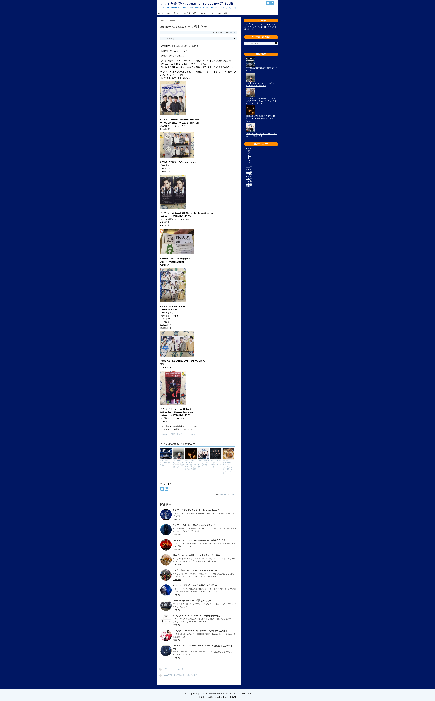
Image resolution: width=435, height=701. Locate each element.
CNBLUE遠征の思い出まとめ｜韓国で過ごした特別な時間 (203, 464)
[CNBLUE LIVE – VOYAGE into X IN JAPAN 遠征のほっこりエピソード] (166, 650)
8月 (249, 151)
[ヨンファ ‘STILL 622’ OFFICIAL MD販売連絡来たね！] (166, 620)
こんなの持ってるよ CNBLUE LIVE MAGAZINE (195, 570)
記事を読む (177, 519)
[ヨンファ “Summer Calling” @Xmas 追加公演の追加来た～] (166, 635)
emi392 (233, 495)
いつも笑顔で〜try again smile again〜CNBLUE (196, 3)
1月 (249, 163)
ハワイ (212, 13)
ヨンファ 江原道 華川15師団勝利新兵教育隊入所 (195, 585)
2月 (249, 160)
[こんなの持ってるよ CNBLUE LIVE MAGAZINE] (166, 575)
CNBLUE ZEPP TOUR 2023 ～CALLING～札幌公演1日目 (199, 540)
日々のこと (178, 13)
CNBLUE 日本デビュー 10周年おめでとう (192, 600)
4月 (249, 156)
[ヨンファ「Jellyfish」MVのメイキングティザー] (166, 529)
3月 (249, 158)
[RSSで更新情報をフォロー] (272, 3)
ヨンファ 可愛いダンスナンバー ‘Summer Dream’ (196, 510)
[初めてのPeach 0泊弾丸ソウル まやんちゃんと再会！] (166, 560)
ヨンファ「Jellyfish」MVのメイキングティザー (195, 525)
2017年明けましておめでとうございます (180, 675)
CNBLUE (161, 13)
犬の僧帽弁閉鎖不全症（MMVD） (196, 13)
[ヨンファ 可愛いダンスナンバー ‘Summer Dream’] (166, 514)
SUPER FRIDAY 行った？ (174, 669)
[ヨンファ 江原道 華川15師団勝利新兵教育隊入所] (166, 590)
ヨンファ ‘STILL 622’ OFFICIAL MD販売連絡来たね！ (197, 615)
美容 (225, 13)
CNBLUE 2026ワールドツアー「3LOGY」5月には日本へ (215, 464)
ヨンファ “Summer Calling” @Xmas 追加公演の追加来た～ (201, 631)
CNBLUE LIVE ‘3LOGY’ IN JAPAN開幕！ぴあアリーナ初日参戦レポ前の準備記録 (190, 465)
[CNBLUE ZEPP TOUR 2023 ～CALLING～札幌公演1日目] (166, 545)
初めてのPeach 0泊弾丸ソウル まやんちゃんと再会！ (197, 555)
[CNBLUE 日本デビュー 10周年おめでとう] (166, 605)
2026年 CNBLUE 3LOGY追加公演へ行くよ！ (166, 463)
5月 (249, 153)
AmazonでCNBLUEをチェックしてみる (178, 434)
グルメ (169, 13)
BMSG (219, 13)
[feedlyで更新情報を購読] (268, 3)
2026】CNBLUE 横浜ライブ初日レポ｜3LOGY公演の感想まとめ (178, 464)
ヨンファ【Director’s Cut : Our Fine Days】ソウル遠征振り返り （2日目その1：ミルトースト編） (228, 467)
